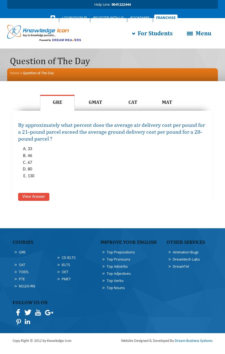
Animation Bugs (186, 252)
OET (65, 272)
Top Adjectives (119, 273)
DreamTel (181, 266)
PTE (22, 279)
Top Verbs (115, 280)
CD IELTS (69, 257)
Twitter (28, 312)
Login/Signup (74, 17)
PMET (66, 279)
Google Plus (48, 312)
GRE (57, 102)
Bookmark (140, 17)
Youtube (38, 312)
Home (14, 73)
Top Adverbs (117, 266)
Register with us (108, 17)
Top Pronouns (118, 259)
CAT (132, 102)
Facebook (18, 312)
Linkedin (28, 321)
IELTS (66, 264)
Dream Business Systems (193, 341)
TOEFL (24, 272)
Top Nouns (116, 288)
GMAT (95, 102)
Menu (203, 33)
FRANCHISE (166, 17)
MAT (167, 102)
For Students (155, 33)
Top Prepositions (121, 252)
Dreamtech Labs (186, 259)
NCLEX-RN (27, 286)
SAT (22, 264)
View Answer (33, 197)
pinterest (18, 321)
